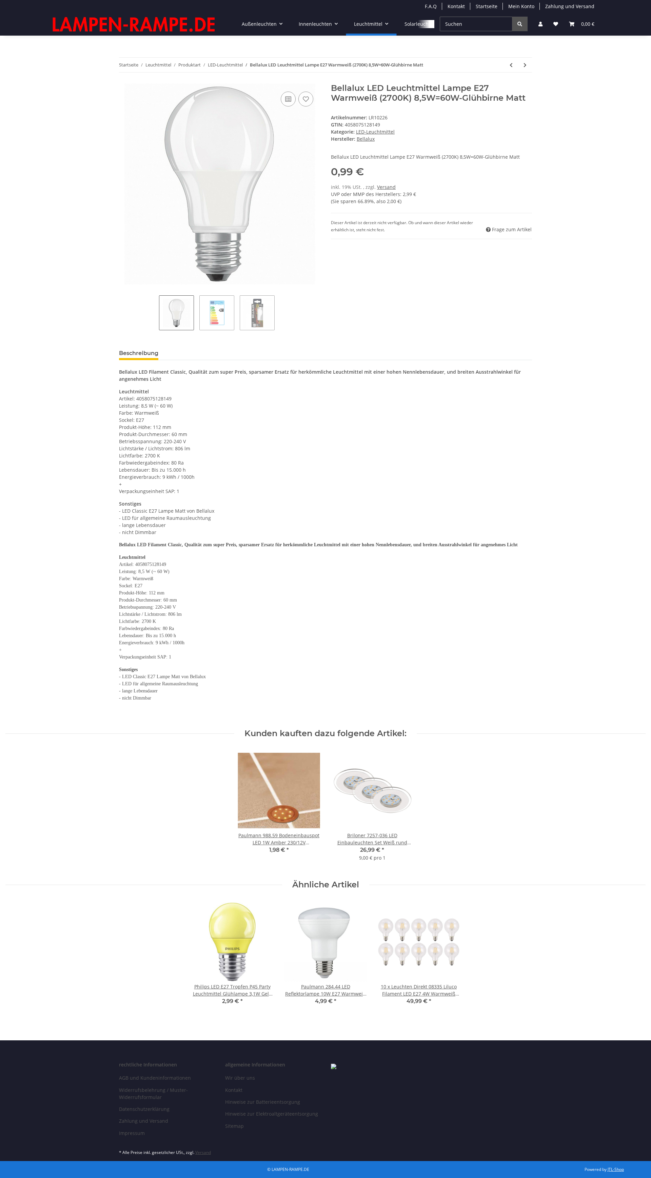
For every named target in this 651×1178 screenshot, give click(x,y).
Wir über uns (240, 1078)
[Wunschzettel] (556, 24)
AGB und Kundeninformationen (155, 1078)
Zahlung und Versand (569, 6)
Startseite (486, 6)
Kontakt (456, 6)
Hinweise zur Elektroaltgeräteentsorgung (271, 1114)
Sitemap (234, 1126)
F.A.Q (431, 6)
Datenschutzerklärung (144, 1109)
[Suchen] (520, 24)
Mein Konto (521, 6)
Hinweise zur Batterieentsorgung (262, 1102)
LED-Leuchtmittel (375, 132)
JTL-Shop (616, 1169)
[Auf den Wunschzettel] (305, 99)
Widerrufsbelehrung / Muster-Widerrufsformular (153, 1093)
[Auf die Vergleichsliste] (288, 99)
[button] (540, 24)
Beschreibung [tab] (138, 353)
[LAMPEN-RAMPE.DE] (134, 24)
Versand (386, 187)
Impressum (132, 1133)
